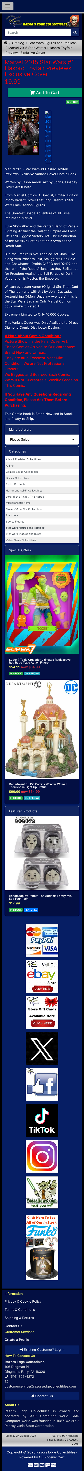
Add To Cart (47, 92)
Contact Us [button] (43, 1396)
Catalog (18, 43)
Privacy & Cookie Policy (23, 1301)
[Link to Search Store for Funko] (42, 1247)
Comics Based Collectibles (22, 471)
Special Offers (20, 550)
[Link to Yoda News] (42, 1192)
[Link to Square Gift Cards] (42, 1012)
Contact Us (13, 1326)
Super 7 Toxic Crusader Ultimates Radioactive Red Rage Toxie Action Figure (40, 661)
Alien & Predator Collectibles (23, 459)
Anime (9, 465)
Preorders (12, 515)
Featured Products (23, 811)
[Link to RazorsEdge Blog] (42, 1120)
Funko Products (15, 484)
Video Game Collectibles (21, 540)
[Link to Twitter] (42, 1048)
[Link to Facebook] (42, 1084)
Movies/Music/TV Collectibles (24, 509)
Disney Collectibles (17, 478)
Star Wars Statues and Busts (23, 533)
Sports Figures (15, 521)
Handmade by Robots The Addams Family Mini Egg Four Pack (40, 897)
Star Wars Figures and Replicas (52, 43)
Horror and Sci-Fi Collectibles (24, 490)
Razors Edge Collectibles (55, 1452)
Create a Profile (17, 1340)
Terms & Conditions (20, 1310)
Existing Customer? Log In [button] (43, 1350)
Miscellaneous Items (18, 502)
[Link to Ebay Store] (42, 976)
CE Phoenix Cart (52, 1457)
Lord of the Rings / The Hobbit (25, 496)
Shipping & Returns (19, 1318)
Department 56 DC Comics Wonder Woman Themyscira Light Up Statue (38, 785)
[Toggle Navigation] (7, 6)
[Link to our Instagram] (42, 1156)
